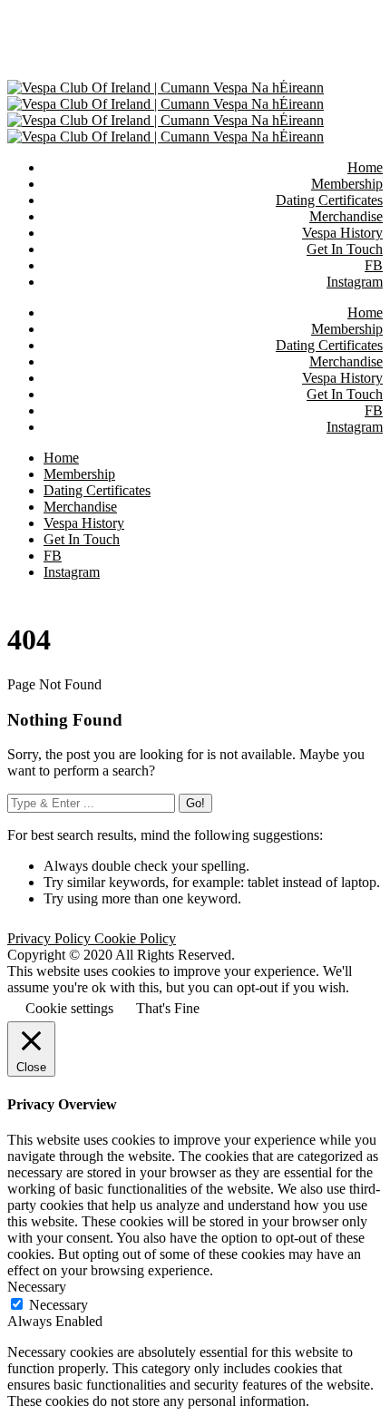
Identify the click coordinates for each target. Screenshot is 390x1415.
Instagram (355, 426)
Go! (195, 803)
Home (365, 312)
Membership (347, 329)
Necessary (58, 1305)
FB (374, 410)
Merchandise (346, 361)
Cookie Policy (135, 938)
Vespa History (342, 377)
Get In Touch (345, 394)
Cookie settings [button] (69, 1008)
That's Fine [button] (168, 1008)
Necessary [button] (36, 1286)
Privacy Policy (50, 938)
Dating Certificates (329, 345)
